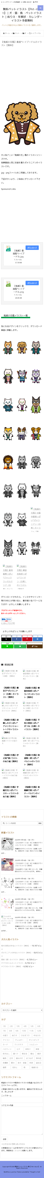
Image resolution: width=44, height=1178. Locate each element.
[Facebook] (17, 639)
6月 (38, 1026)
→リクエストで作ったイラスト (13, 1144)
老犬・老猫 (22, 1063)
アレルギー (19, 1040)
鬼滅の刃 (34, 1067)
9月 (17, 1031)
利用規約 (17, 2)
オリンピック (34, 1040)
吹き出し (6, 1053)
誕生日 (38, 1063)
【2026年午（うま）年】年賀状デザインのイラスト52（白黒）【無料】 (29, 844)
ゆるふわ (37, 1035)
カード (5, 1044)
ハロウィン (7, 1049)
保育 (37, 1049)
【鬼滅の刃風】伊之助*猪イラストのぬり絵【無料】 (11, 758)
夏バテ (15, 1053)
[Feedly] (20, 646)
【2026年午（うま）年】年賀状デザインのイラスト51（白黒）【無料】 (29, 883)
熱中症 (38, 1058)
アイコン (6, 1040)
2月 (11, 1026)
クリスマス (18, 1044)
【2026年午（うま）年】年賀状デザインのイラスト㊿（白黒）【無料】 (29, 921)
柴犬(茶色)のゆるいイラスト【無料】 (15, 946)
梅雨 (4, 1058)
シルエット (33, 1044)
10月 (24, 1031)
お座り (5, 1035)
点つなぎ (29, 1058)
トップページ (7, 2)
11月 (31, 1031)
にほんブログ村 (8, 623)
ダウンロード (32, 248)
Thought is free (35, 1172)
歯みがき (19, 1058)
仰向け (27, 1049)
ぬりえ (14, 1035)
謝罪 (4, 1067)
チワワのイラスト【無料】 (11, 966)
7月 (4, 1031)
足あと (14, 1067)
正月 (11, 1058)
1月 (4, 1026)
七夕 (18, 1049)
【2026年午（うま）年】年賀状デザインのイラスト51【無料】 (29, 903)
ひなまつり (25, 1035)
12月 (39, 1031)
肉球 (31, 1063)
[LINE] (7, 646)
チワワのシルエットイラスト (12, 963)
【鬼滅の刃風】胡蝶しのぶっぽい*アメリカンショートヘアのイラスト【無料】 (11, 726)
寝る (32, 1053)
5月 (32, 1026)
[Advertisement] (22, 70)
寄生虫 (24, 1053)
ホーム (7, 33)
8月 (10, 1031)
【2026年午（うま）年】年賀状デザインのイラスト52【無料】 (29, 864)
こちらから (17, 1150)
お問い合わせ (27, 2)
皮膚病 (5, 1063)
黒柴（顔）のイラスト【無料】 (13, 959)
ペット (17, 33)
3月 (18, 1026)
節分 (13, 1063)
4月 (25, 1026)
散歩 (39, 1053)
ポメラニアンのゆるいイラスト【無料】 (16, 952)
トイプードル (36, 33)
